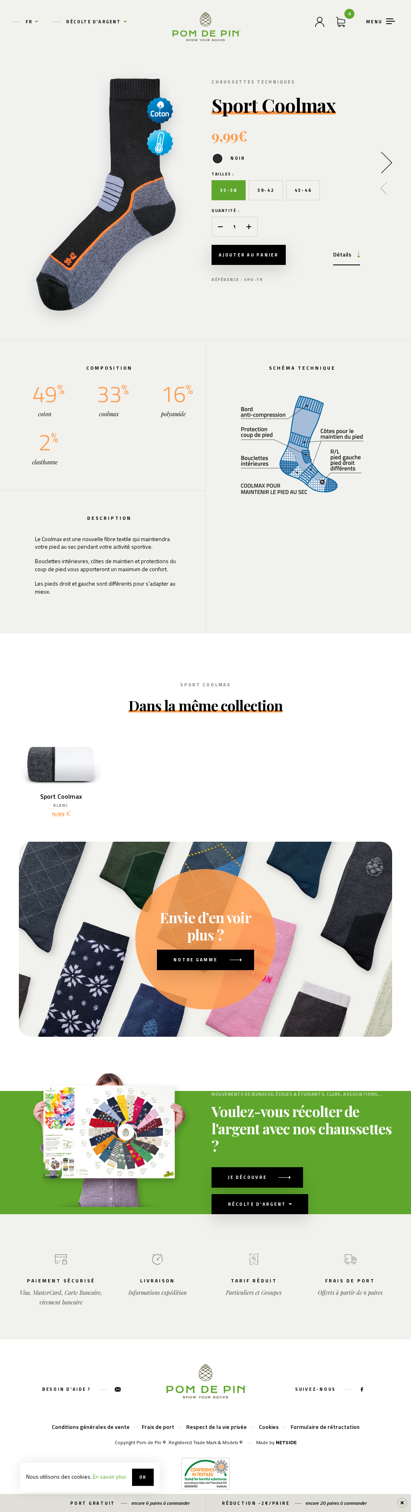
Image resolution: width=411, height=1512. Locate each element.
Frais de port (158, 1426)
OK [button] (142, 1477)
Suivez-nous (316, 1389)
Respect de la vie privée (216, 1426)
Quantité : (226, 211)
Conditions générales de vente (91, 1426)
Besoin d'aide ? (67, 1389)
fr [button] (29, 21)
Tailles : (223, 174)
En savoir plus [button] (109, 1476)
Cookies (269, 1426)
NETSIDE (286, 1442)
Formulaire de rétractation (325, 1426)
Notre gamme (195, 959)
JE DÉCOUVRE (247, 1177)
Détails (342, 254)
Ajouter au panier (249, 255)
